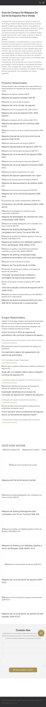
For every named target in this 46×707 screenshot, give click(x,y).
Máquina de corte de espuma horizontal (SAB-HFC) (23, 166)
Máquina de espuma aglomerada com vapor (21, 175)
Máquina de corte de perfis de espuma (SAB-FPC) (22, 155)
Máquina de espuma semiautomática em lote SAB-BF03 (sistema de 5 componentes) (22, 301)
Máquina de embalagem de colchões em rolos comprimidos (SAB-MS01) (22, 218)
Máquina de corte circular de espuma (18, 105)
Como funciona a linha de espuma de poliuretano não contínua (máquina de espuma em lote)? (23, 334)
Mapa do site (13, 703)
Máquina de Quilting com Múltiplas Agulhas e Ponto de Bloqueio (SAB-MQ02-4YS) (22, 243)
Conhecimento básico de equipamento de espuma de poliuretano (20, 353)
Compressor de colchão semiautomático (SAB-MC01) (23, 205)
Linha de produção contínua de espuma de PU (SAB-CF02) (22, 289)
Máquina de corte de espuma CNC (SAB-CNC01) (20, 114)
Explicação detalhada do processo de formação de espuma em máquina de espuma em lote (22, 393)
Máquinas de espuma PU (11, 450)
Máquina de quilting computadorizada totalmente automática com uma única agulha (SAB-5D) (22, 256)
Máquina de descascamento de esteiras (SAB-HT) (22, 184)
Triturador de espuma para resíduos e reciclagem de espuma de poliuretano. (19, 276)
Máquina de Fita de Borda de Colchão (19, 265)
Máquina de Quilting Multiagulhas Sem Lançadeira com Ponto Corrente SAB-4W (20, 230)
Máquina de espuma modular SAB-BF (18, 98)
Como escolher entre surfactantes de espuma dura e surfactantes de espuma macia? (22, 413)
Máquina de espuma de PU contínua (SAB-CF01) (21, 125)
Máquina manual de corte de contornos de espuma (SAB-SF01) (21, 137)
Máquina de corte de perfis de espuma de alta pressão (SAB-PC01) (22, 615)
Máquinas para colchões (30, 450)
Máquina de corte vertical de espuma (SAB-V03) (21, 195)
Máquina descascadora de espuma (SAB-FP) (22, 147)
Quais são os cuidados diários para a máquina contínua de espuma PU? (22, 373)
